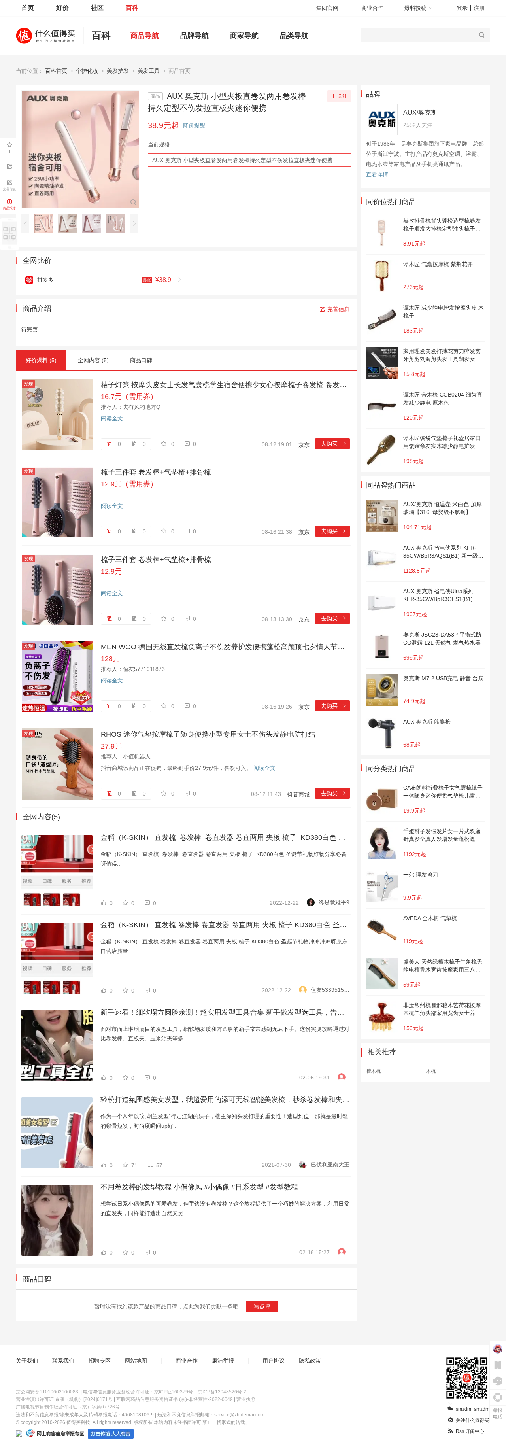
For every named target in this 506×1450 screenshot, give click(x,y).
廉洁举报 (223, 1360)
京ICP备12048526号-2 (222, 1392)
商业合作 (372, 8)
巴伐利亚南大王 (330, 1164)
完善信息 (338, 309)
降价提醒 (194, 125)
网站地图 (136, 1360)
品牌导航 (194, 36)
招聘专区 (100, 1360)
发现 (28, 384)
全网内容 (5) (93, 360)
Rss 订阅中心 (470, 1431)
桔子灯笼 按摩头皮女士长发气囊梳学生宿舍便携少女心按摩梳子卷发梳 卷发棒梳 (225, 385)
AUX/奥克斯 (420, 112)
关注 (342, 96)
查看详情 (377, 174)
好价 (62, 7)
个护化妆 (87, 71)
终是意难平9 (334, 902)
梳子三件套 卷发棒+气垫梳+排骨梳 (156, 472)
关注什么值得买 (472, 1420)
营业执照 (245, 1399)
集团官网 (327, 8)
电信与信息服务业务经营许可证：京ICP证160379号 (138, 1392)
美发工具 (149, 71)
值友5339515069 (330, 990)
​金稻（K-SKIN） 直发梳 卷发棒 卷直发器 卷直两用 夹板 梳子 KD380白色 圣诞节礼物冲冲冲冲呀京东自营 (224, 925)
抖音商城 (298, 794)
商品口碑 (141, 360)
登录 (462, 8)
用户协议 (273, 1360)
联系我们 (63, 1360)
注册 (479, 8)
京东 (304, 445)
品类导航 (294, 36)
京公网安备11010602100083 (47, 1392)
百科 (132, 7)
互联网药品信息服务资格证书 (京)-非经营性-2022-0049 (174, 1399)
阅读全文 (112, 418)
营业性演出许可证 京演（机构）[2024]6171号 (64, 1399)
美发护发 (118, 71)
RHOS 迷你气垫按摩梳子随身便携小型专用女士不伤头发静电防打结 (208, 734)
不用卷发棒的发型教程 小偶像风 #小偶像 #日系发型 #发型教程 (199, 1187)
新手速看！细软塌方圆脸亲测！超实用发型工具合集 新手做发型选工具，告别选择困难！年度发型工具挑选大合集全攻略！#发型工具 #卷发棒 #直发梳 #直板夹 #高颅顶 (224, 1012)
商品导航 (144, 36)
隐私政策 (310, 1360)
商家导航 (244, 36)
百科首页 (56, 71)
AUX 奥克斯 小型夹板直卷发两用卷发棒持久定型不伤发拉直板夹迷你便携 (242, 160)
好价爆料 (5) (41, 360)
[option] (46, 223)
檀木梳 (373, 1071)
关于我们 (27, 1360)
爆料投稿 (415, 8)
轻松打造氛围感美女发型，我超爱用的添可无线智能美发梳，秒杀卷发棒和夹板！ (224, 1100)
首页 (27, 7)
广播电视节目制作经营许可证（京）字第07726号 (68, 1407)
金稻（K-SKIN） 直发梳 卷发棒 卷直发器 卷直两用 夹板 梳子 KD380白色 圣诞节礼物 (224, 837)
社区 (97, 7)
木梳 (431, 1071)
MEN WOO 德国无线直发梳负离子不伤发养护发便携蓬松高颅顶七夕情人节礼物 (225, 647)
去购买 (334, 443)
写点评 (262, 1306)
